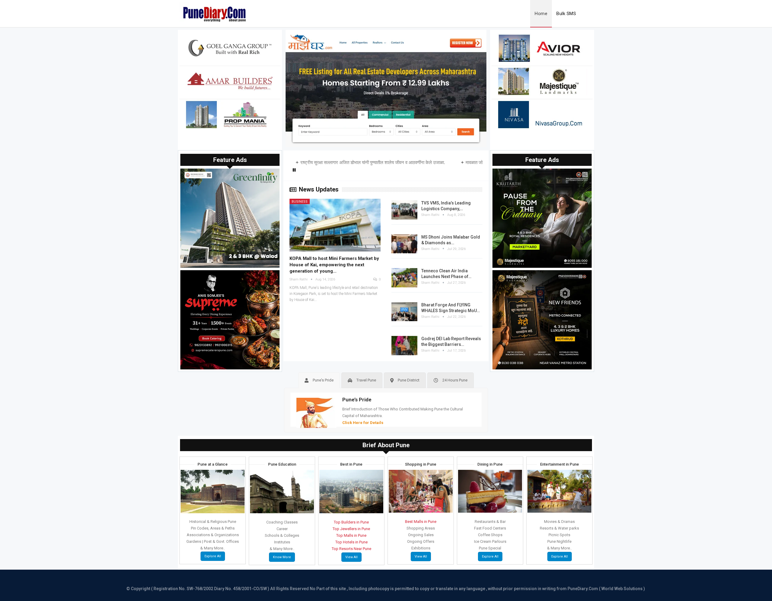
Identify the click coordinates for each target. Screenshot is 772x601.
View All (351, 557)
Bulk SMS (566, 13)
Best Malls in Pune (420, 521)
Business (300, 202)
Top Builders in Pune (351, 522)
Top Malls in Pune (351, 535)
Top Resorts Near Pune (351, 548)
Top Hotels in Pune (351, 542)
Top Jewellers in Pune (351, 529)
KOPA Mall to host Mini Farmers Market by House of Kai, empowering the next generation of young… (334, 265)
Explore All (212, 556)
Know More (282, 557)
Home (541, 13)
